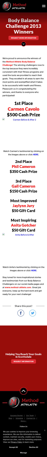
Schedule (19, 418)
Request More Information (23, 38)
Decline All (33, 447)
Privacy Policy (16, 442)
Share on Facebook (21, 313)
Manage (23, 453)
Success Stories (16, 415)
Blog (10, 418)
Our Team (30, 415)
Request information (23, 361)
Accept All (13, 447)
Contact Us (30, 418)
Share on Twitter (32, 313)
